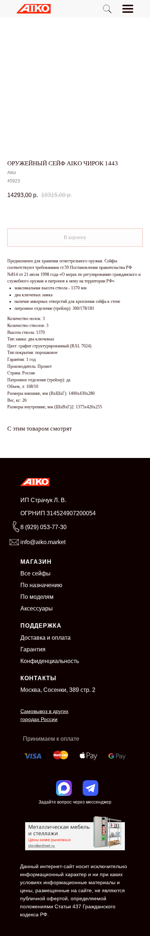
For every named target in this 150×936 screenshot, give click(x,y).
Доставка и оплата (45, 638)
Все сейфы (35, 573)
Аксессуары (36, 608)
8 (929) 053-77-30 (43, 527)
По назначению (41, 585)
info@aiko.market (43, 542)
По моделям (37, 597)
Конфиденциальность (49, 661)
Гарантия (33, 649)
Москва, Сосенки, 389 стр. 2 (57, 690)
